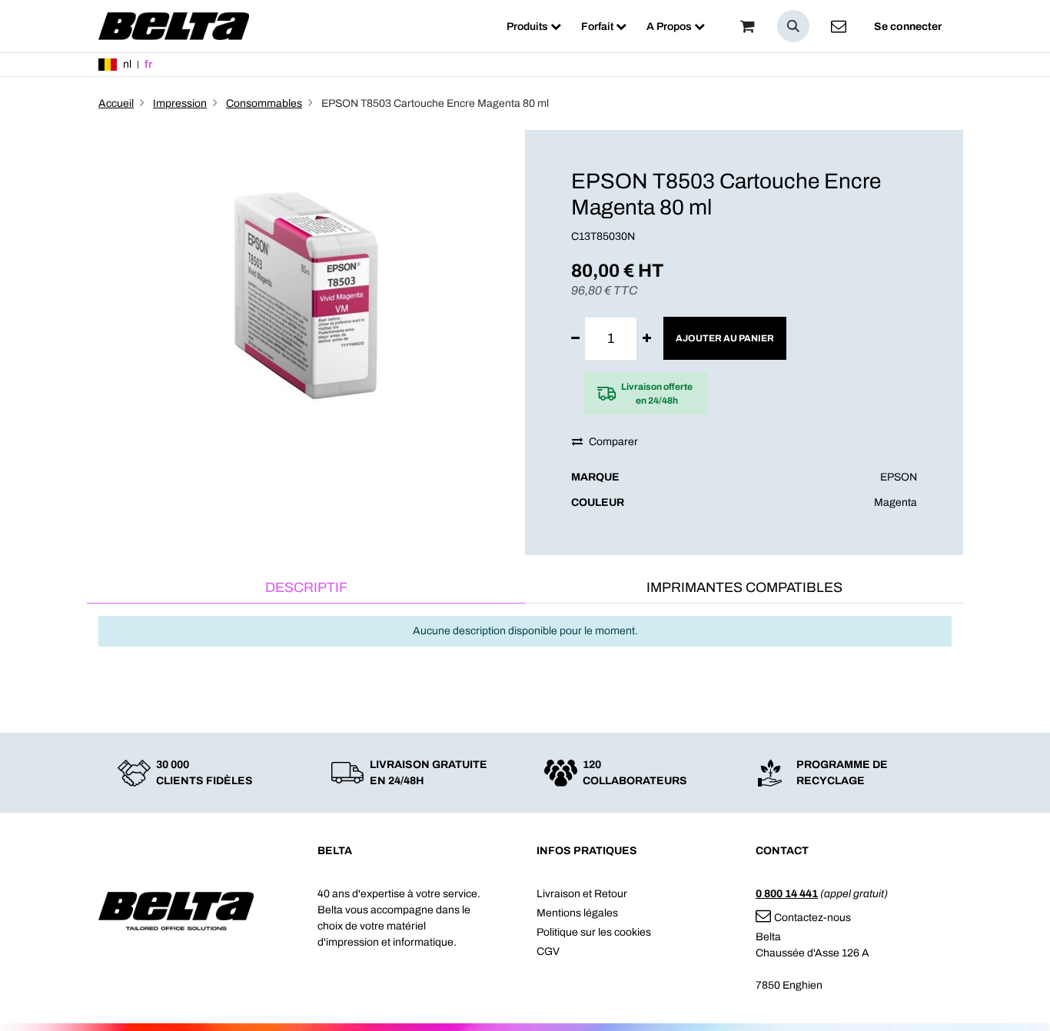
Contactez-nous (812, 917)
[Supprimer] (575, 339)
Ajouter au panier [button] (725, 338)
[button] (793, 26)
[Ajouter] (647, 339)
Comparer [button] (613, 441)
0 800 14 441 (787, 894)
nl (127, 64)
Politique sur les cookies (594, 932)
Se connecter (908, 26)
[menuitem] (533, 26)
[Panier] (747, 26)
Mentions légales (577, 913)
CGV (548, 951)
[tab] (306, 589)
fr (148, 64)
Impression (180, 103)
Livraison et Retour (582, 894)
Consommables (264, 103)
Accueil (116, 103)
